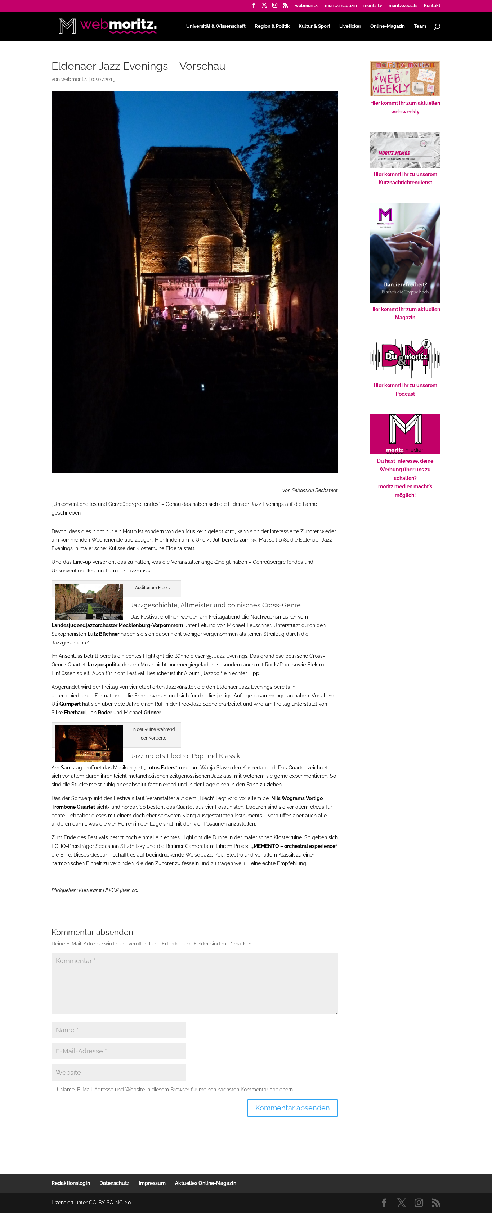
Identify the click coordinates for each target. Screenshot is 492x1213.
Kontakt (432, 6)
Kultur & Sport (314, 26)
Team (420, 26)
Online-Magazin (387, 26)
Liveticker (350, 26)
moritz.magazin (341, 6)
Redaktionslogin (71, 1183)
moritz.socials (403, 6)
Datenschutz (114, 1183)
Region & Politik (272, 26)
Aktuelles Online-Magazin (205, 1183)
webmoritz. (306, 6)
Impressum (152, 1183)
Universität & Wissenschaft (216, 26)
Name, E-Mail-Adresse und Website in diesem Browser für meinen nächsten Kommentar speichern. (177, 1089)
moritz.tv (372, 6)
